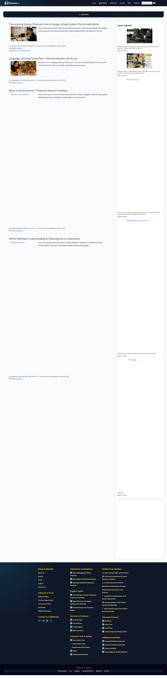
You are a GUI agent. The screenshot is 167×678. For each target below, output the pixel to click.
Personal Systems (110, 617)
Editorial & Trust (45, 593)
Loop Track (108, 624)
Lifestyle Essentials (111, 637)
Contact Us (42, 587)
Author (40, 576)
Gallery (40, 584)
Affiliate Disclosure (44, 611)
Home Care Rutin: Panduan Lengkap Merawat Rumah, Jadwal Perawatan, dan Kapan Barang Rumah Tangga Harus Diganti (138, 213)
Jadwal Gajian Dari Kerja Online (116, 632)
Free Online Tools (79, 640)
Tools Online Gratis (79, 644)
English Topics (76, 591)
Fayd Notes (120, 493)
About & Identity (46, 569)
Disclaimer (42, 607)
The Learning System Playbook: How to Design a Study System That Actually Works (54, 24)
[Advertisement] (140, 530)
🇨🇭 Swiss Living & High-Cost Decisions (115, 573)
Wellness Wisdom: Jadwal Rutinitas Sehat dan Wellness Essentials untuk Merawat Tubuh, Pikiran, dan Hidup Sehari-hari (138, 72)
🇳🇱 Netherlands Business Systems (114, 586)
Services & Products (79, 616)
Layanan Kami (77, 620)
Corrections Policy (44, 604)
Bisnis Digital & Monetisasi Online (84, 579)
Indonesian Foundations (81, 569)
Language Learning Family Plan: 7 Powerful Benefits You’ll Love (43, 58)
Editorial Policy (43, 597)
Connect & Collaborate (48, 616)
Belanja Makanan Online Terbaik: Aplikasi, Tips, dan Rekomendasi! (136, 353)
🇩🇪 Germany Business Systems (112, 583)
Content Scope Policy (45, 600)
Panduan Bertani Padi (80, 654)
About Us (41, 573)
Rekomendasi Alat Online (81, 647)
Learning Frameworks (23, 50)
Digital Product (78, 630)
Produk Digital (78, 627)
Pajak (74, 651)
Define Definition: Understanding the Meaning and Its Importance (44, 238)
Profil (40, 580)
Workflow (108, 621)
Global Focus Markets (112, 569)
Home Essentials (110, 648)
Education (19, 48)
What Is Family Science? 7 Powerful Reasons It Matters (38, 90)
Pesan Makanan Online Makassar (116, 652)
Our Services (77, 623)
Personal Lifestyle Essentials (115, 645)
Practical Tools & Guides (81, 636)
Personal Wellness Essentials (115, 641)
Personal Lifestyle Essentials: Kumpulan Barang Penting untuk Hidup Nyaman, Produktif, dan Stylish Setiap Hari (137, 47)
